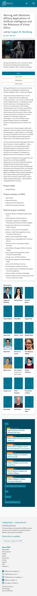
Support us (5, 566)
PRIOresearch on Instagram (13, 577)
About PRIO (5, 549)
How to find (5, 558)
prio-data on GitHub (11, 583)
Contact (4, 560)
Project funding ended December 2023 (15, 486)
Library (4, 556)
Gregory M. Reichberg (21, 32)
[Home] (7, 3)
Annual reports (6, 552)
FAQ (3, 564)
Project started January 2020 (12, 502)
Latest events (18, 84)
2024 (6, 424)
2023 (6, 491)
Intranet (4, 562)
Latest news (18, 77)
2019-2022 (8, 497)
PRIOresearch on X (10, 574)
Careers (4, 554)
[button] (33, 3)
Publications (18, 80)
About (18, 73)
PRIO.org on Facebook (11, 571)
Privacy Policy (6, 588)
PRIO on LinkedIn (10, 580)
